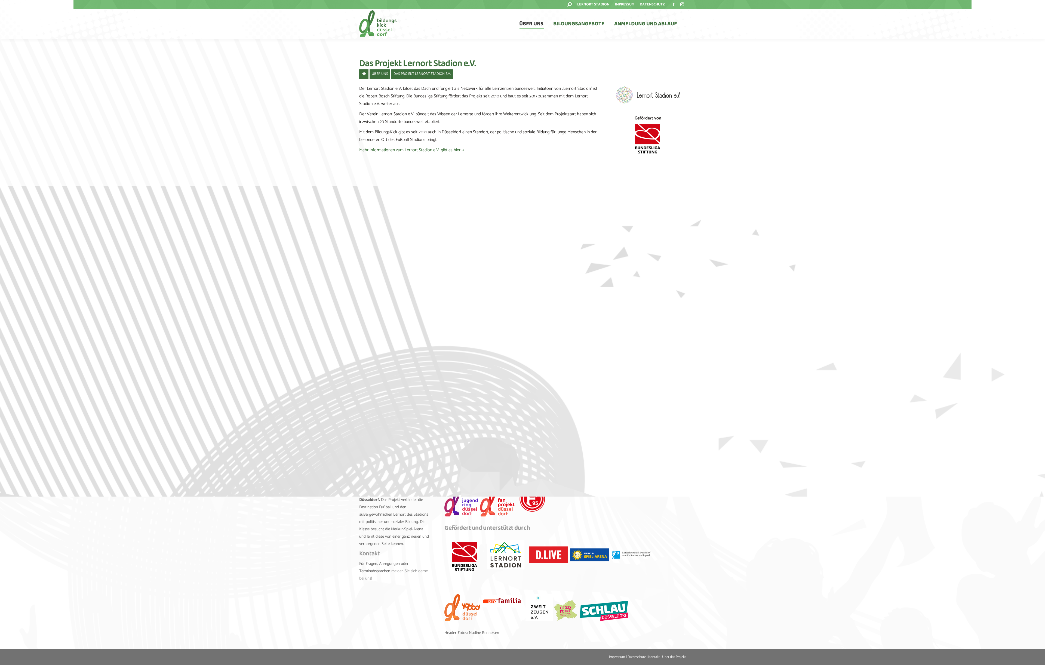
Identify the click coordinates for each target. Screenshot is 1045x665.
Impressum (617, 657)
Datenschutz (637, 657)
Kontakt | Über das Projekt (667, 657)
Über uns (380, 74)
